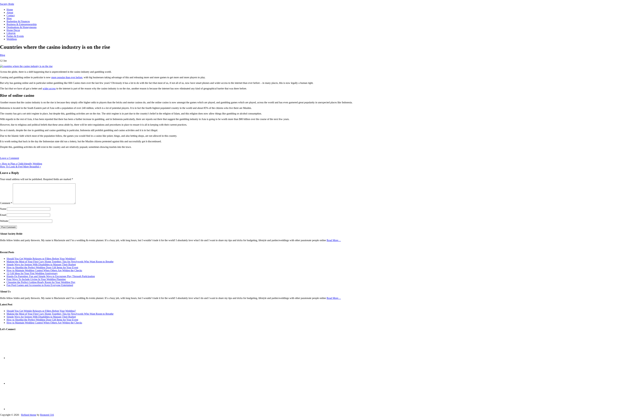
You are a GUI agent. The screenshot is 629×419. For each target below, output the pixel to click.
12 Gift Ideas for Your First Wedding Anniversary (32, 273)
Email (3, 215)
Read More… (334, 240)
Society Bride (7, 4)
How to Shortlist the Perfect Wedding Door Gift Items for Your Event (42, 267)
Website (4, 221)
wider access (49, 88)
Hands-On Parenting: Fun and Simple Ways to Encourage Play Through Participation (51, 276)
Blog (2, 55)
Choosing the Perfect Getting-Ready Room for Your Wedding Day (41, 282)
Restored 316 (47, 414)
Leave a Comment (9, 158)
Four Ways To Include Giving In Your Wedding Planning (36, 279)
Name (3, 208)
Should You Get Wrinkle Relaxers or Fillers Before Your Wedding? (41, 258)
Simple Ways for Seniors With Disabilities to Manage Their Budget (41, 264)
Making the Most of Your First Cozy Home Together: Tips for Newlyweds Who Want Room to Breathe (60, 261)
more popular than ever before (66, 77)
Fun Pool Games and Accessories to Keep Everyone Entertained (40, 285)
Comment (6, 203)
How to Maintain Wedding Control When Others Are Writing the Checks (44, 270)
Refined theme (28, 414)
